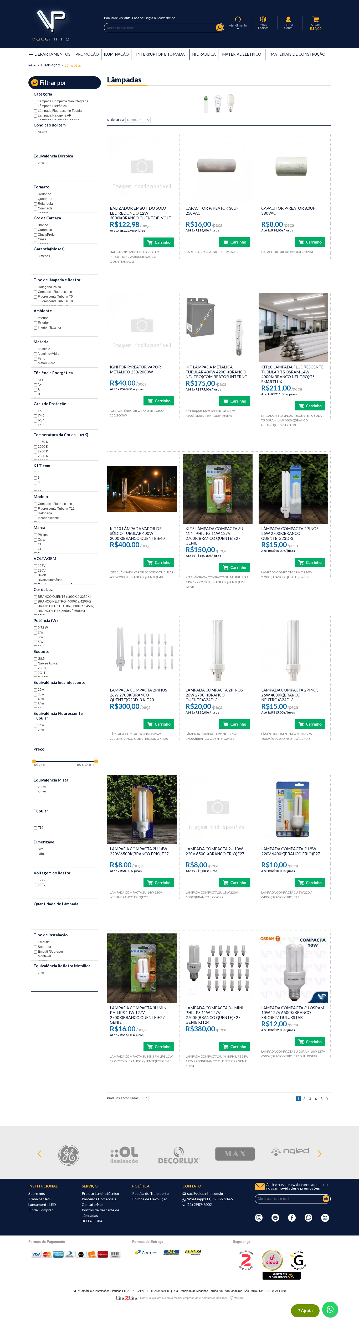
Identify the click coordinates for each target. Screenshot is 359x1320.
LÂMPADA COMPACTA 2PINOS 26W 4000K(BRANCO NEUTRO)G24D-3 (290, 695)
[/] (142, 168)
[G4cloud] (272, 1269)
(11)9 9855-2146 (219, 1199)
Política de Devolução (149, 1199)
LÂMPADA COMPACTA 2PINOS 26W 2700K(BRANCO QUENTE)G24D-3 (214, 695)
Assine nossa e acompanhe (297, 1186)
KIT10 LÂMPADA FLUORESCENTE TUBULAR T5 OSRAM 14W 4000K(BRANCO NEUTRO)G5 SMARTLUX (292, 374)
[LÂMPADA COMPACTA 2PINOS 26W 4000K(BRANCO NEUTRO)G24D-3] (293, 650)
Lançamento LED (42, 1204)
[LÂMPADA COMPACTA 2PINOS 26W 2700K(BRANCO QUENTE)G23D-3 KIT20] (142, 650)
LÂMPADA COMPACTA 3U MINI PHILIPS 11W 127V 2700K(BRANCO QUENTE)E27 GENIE (139, 1015)
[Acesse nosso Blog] (275, 1220)
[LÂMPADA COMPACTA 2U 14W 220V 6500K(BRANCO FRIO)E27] (142, 809)
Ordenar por (116, 120)
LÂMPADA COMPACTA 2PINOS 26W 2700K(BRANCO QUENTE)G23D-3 (290, 533)
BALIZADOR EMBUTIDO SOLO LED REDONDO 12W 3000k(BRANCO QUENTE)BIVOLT (140, 213)
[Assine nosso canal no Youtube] (325, 1220)
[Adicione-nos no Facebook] (292, 1220)
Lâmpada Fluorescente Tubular (60, 111)
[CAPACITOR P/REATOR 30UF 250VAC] (218, 168)
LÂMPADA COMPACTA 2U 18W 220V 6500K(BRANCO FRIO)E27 (215, 851)
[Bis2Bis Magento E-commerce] (126, 1298)
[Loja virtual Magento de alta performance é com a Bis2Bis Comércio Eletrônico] (236, 1298)
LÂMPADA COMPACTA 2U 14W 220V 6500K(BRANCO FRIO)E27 (139, 851)
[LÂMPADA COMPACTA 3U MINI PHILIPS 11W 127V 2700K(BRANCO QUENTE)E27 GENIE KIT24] (218, 968)
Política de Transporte (150, 1193)
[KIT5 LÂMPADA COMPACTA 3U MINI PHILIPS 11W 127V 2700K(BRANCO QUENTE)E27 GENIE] (218, 489)
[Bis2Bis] (246, 1269)
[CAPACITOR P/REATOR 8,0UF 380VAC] (293, 168)
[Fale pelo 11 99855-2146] (308, 1220)
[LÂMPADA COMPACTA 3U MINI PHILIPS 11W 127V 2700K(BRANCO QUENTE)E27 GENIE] (142, 968)
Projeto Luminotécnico (100, 1193)
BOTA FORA (92, 1221)
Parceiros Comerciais (99, 1199)
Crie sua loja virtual (152, 1298)
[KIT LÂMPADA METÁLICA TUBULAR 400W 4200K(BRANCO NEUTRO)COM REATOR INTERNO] (218, 327)
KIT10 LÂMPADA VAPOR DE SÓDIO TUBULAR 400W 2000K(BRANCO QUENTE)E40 (137, 533)
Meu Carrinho (316, 19)
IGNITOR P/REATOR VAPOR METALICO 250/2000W (135, 369)
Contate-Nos (93, 1204)
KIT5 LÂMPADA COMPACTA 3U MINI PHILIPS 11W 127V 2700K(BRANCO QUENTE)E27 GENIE (214, 536)
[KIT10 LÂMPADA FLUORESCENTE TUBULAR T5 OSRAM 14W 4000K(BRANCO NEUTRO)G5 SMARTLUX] (293, 327)
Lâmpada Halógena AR (54, 115)
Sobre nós (36, 1193)
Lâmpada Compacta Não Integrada (62, 101)
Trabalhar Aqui (40, 1199)
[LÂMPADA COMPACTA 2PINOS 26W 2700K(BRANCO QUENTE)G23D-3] (293, 489)
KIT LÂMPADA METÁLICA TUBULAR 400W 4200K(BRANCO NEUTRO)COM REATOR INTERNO (217, 372)
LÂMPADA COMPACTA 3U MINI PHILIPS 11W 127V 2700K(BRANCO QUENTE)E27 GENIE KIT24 (214, 1015)
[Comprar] (158, 242)
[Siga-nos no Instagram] (259, 1220)
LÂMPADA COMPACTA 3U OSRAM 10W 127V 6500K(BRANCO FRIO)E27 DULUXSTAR (292, 1012)
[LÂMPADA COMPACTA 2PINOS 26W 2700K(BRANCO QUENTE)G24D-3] (218, 650)
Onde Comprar (40, 1210)
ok (326, 1198)
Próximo (327, 1098)
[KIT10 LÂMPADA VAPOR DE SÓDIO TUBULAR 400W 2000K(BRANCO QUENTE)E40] (142, 489)
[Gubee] (298, 1269)
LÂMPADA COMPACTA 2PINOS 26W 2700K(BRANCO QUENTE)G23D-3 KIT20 (138, 695)
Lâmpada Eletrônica (52, 106)
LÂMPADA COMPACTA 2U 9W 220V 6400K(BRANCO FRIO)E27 (290, 851)
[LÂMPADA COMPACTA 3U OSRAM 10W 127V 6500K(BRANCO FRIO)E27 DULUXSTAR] (293, 968)
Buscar (219, 27)
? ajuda (305, 1310)
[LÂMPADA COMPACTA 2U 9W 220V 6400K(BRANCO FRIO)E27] (293, 809)
